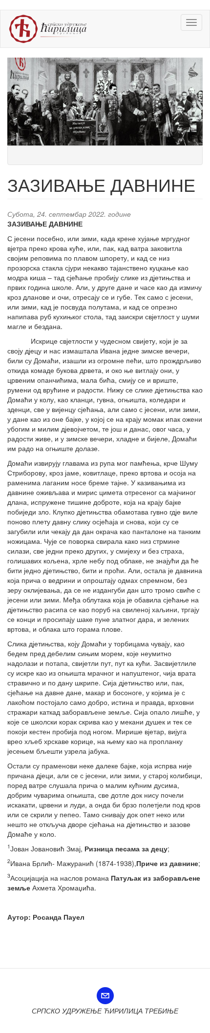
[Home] (47, 28)
